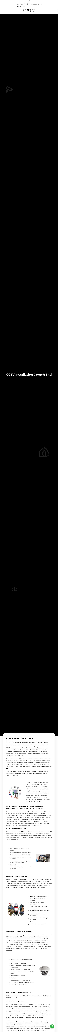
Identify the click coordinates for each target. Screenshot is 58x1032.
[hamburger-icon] (55, 10)
